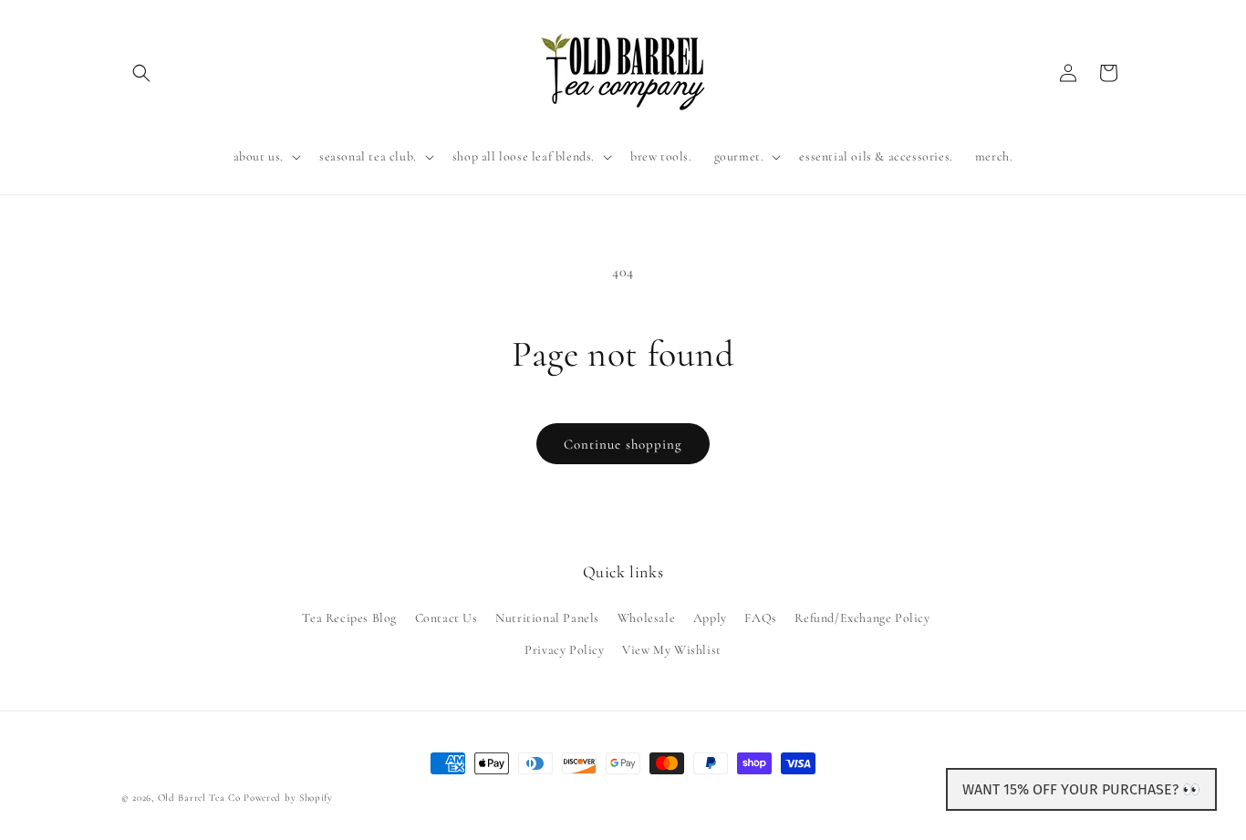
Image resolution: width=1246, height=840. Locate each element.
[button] (141, 73)
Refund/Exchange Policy (861, 617)
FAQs (760, 617)
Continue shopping (623, 444)
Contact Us (446, 617)
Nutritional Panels (547, 617)
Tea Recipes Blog (349, 617)
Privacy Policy (564, 649)
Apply (710, 617)
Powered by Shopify (288, 798)
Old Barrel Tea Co (199, 798)
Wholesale (646, 617)
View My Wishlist (672, 649)
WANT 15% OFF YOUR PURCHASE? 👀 (1081, 789)
